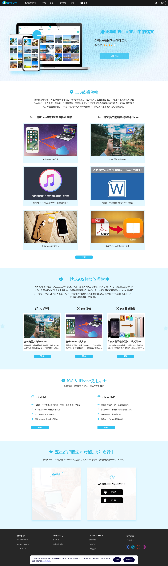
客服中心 (56, 540)
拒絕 (117, 560)
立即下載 (114, 56)
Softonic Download (23, 544)
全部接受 (129, 560)
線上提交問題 (58, 544)
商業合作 (92, 549)
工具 (85, 3)
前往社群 (56, 474)
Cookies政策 (46, 561)
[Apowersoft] (9, 2)
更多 (84, 257)
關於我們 (92, 540)
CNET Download (22, 549)
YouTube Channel (22, 540)
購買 (44, 3)
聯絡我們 (92, 544)
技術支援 (63, 3)
